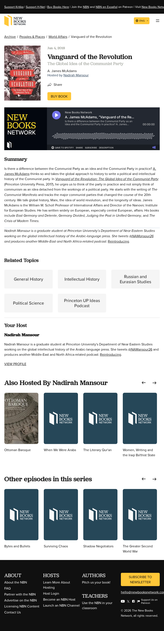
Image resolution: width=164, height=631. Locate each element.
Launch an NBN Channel (61, 605)
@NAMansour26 (141, 236)
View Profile (15, 363)
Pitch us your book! (96, 582)
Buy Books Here (58, 7)
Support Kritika (13, 7)
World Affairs (57, 36)
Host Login (51, 593)
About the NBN (15, 582)
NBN (86, 7)
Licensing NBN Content (21, 606)
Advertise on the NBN (20, 600)
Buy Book (59, 96)
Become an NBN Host (59, 599)
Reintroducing (118, 241)
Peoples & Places (32, 36)
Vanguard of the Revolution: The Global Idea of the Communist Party (106, 178)
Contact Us (12, 612)
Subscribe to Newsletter (140, 579)
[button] (143, 382)
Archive (10, 36)
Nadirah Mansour (76, 75)
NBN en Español (106, 7)
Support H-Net (35, 7)
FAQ (7, 588)
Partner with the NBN (20, 594)
